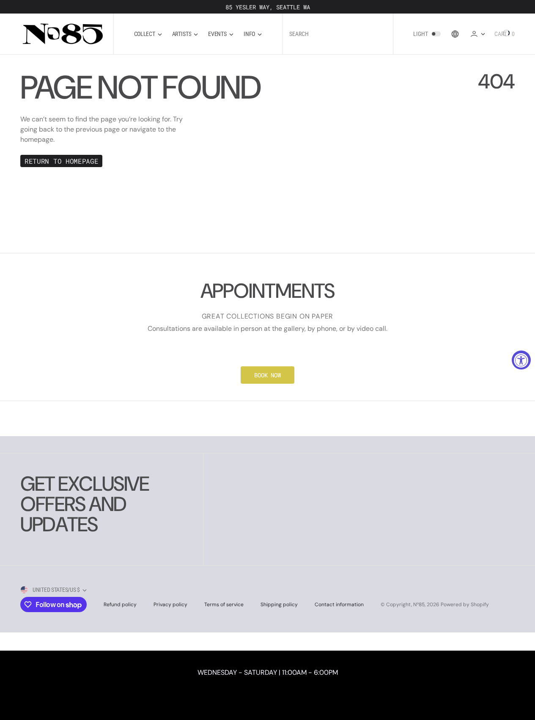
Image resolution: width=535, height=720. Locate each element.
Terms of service (224, 604)
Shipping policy (279, 604)
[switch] (436, 33)
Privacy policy (170, 604)
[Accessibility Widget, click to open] (521, 360)
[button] (477, 33)
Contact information (339, 604)
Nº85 (419, 604)
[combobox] (337, 34)
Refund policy (120, 604)
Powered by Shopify (465, 604)
